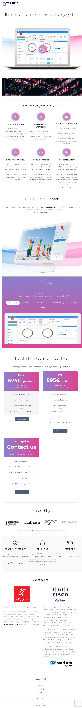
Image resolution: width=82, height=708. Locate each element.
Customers (41, 692)
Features (41, 686)
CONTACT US (22, 419)
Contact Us (41, 699)
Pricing (41, 689)
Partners (41, 695)
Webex (73, 629)
